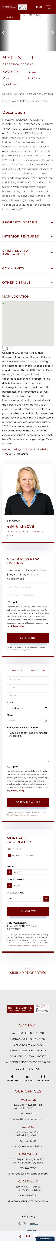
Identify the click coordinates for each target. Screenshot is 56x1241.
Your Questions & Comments (22, 727)
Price (10, 866)
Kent (32, 449)
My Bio (10, 535)
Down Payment (16, 879)
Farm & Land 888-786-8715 (28, 1050)
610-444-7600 (28, 1168)
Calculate (28, 911)
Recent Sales (25, 532)
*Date (10, 702)
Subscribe (28, 637)
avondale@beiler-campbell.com (28, 1119)
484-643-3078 (20, 526)
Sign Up (34, 1068)
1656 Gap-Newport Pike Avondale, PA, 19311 (28, 1107)
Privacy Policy (17, 626)
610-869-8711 (28, 1113)
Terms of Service (27, 815)
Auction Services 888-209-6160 (28, 1062)
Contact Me (38, 532)
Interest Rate (15, 892)
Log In (20, 1068)
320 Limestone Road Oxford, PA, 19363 (28, 1134)
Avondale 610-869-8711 (28, 1033)
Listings (16, 449)
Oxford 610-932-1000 (27, 1044)
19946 (7, 453)
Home (6, 449)
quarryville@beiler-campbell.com (28, 1201)
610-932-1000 (28, 1141)
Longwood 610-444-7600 (28, 1039)
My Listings (12, 532)
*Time (10, 715)
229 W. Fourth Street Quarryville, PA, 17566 (28, 1188)
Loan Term (14, 849)
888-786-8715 (28, 1195)
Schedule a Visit (38, 671)
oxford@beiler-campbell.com (28, 1146)
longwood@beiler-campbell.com (28, 1173)
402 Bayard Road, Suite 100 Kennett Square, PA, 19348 (28, 1161)
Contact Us (17, 671)
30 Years (15, 855)
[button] (5, 32)
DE (25, 449)
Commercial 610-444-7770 (28, 1056)
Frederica (43, 449)
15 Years (30, 855)
